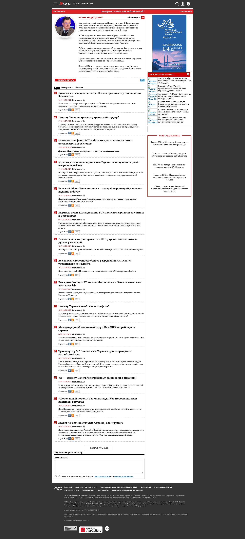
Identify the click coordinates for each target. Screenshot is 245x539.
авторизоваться (102, 476)
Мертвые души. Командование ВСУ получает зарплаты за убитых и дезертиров (101, 214)
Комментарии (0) (78, 121)
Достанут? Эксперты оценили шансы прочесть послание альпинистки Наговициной (172, 119)
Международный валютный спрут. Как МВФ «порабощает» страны (96, 328)
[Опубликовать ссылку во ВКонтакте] (69, 110)
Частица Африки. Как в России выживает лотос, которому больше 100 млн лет (174, 80)
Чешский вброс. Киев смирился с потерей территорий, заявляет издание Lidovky (100, 190)
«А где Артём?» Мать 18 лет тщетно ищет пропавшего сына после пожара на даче (174, 96)
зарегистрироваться (123, 476)
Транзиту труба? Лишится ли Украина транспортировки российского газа (95, 352)
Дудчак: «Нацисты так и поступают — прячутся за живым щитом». (89, 151)
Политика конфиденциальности (76, 521)
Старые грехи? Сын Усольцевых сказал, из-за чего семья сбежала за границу (174, 111)
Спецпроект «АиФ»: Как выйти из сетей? (122, 11)
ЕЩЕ (77, 110)
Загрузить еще (99, 448)
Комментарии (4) (78, 169)
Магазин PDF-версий (163, 487)
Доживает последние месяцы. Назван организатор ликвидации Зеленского (99, 94)
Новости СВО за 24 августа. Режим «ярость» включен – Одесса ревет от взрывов (169, 177)
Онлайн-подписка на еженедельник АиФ (118, 487)
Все (57, 88)
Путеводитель (88, 490)
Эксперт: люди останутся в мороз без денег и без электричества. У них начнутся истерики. (101, 249)
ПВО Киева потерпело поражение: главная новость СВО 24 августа (169, 165)
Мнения (79, 88)
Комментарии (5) (78, 334)
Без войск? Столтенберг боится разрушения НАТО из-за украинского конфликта (94, 262)
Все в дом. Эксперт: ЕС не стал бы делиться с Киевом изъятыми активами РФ (99, 283)
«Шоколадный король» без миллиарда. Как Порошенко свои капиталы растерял (97, 400)
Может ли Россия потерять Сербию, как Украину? (90, 422)
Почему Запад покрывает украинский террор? (88, 117)
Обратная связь (71, 490)
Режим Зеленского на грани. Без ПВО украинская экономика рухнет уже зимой (97, 240)
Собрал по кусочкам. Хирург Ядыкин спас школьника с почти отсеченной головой (173, 104)
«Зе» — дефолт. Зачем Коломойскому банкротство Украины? (97, 377)
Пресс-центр (145, 487)
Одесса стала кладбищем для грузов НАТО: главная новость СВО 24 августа (169, 154)
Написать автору (65, 80)
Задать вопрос (61, 457)
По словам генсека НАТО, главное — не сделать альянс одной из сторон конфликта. (97, 271)
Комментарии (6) (78, 100)
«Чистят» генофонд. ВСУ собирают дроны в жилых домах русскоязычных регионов (95, 142)
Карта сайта (103, 490)
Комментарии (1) (78, 358)
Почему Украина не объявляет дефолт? (83, 306)
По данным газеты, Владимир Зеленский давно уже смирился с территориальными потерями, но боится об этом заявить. (97, 200)
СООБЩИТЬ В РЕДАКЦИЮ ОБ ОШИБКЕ (127, 490)
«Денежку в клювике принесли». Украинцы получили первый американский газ (98, 163)
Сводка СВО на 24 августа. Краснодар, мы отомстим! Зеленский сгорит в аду (169, 143)
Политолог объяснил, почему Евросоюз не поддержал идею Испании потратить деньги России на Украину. (99, 293)
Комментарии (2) (78, 382)
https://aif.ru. (68, 516)
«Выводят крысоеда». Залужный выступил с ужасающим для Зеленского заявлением (169, 188)
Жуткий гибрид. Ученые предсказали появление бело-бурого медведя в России (172, 88)
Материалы (67, 88)
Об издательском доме (86, 487)
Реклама (68, 487)
